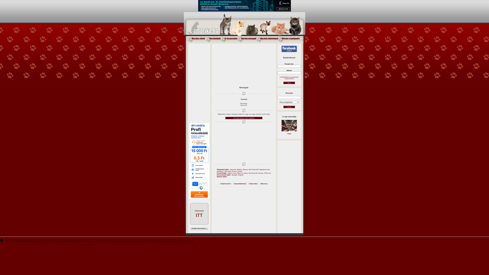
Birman (245, 169)
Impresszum (225, 183)
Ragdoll (240, 175)
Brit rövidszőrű (254, 169)
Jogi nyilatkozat (240, 183)
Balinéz (239, 169)
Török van (267, 173)
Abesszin (233, 169)
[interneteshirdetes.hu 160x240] (199, 232)
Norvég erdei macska (256, 173)
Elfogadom (201, 241)
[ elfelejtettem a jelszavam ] (289, 77)
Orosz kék (227, 171)
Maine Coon (232, 173)
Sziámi (239, 171)
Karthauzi (220, 171)
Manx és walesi (242, 173)
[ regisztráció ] (289, 78)
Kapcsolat (253, 183)
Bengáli (234, 175)
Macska (264, 183)
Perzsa (234, 171)
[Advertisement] (199, 81)
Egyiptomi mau (265, 169)
